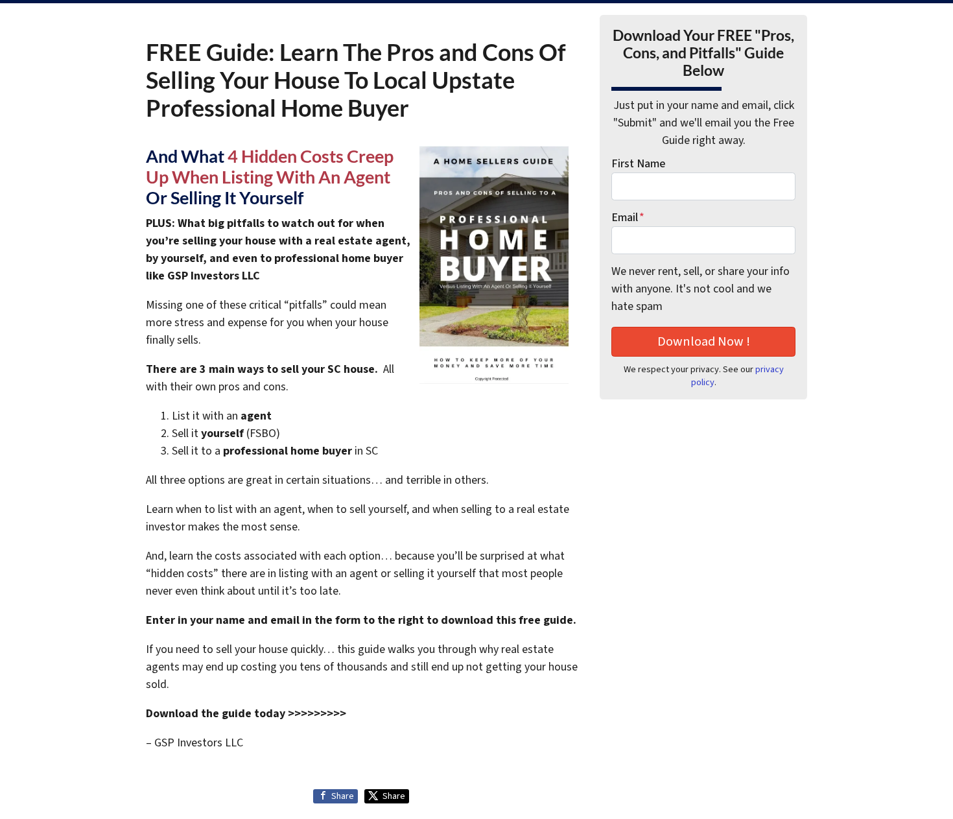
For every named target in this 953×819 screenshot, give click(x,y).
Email (627, 217)
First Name (638, 164)
